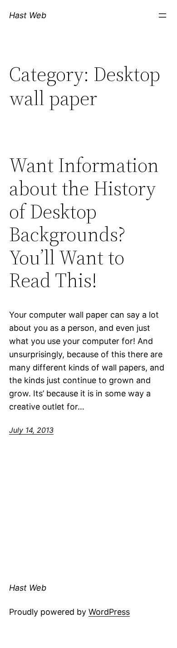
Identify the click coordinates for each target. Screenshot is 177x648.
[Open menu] (162, 15)
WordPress (109, 612)
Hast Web (27, 15)
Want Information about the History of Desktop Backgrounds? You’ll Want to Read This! (84, 223)
